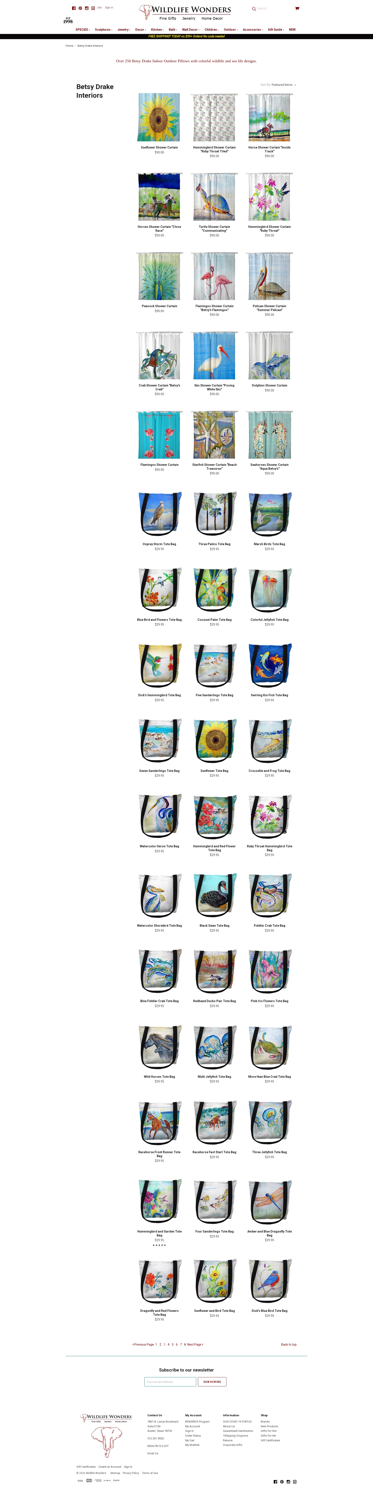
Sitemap (115, 1473)
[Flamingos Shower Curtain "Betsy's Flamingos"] (214, 276)
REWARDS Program (197, 1421)
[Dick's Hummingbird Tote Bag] (159, 665)
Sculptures (103, 29)
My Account (192, 1426)
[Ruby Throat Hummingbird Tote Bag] (269, 816)
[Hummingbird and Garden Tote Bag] (159, 1201)
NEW (292, 29)
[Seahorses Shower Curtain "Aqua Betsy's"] (269, 434)
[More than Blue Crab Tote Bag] (269, 1046)
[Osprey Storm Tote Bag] (159, 514)
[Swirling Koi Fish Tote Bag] (269, 665)
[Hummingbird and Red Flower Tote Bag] (214, 816)
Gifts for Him (269, 1430)
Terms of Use (150, 1473)
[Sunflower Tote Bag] (214, 740)
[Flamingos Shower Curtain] (159, 434)
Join (99, 7)
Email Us (152, 1453)
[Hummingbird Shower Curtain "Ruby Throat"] (269, 196)
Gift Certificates (270, 1440)
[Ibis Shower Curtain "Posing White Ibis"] (214, 355)
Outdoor (230, 29)
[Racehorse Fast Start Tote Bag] (214, 1122)
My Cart (189, 1440)
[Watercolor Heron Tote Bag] (159, 816)
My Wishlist (192, 1445)
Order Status (193, 1435)
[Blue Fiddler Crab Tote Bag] (159, 971)
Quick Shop (159, 132)
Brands (265, 1421)
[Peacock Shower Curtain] (159, 276)
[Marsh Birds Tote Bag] (269, 514)
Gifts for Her (268, 1435)
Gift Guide (275, 29)
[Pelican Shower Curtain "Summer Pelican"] (269, 276)
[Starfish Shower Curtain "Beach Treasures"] (214, 434)
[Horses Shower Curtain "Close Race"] (159, 196)
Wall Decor (190, 29)
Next (194, 1344)
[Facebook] (74, 8)
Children (211, 29)
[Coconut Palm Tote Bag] (214, 589)
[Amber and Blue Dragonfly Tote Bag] (269, 1201)
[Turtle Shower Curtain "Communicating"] (214, 196)
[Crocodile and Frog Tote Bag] (269, 740)
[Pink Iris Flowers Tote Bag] (269, 971)
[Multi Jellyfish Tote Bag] (214, 1046)
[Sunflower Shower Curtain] (159, 117)
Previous (144, 1344)
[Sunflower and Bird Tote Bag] (214, 1280)
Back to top (289, 1344)
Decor (140, 29)
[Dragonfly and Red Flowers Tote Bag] (159, 1280)
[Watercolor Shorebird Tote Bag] (159, 895)
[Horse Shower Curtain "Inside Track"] (269, 117)
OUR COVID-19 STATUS (237, 1421)
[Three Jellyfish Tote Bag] (269, 1122)
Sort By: (266, 84)
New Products (269, 1426)
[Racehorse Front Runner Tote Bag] (159, 1122)
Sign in (109, 7)
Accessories (252, 29)
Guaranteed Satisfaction (238, 1430)
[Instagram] (87, 8)
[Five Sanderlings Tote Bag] (214, 665)
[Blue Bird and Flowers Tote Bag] (159, 589)
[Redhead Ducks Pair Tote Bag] (214, 971)
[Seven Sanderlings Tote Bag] (159, 740)
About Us (229, 1426)
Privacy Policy (131, 1473)
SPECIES (82, 29)
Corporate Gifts (232, 1445)
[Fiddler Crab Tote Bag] (269, 895)
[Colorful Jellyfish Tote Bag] (269, 589)
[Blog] (93, 8)
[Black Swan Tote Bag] (214, 895)
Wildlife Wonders (96, 1473)
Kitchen (157, 29)
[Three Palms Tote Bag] (214, 514)
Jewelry (123, 29)
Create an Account (109, 1466)
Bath (172, 29)
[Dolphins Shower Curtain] (269, 355)
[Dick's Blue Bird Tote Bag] (269, 1280)
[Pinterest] (80, 8)
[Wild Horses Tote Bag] (159, 1046)
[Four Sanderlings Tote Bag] (214, 1201)
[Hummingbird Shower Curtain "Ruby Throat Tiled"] (214, 117)
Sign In (189, 1430)
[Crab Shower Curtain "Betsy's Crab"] (159, 355)
